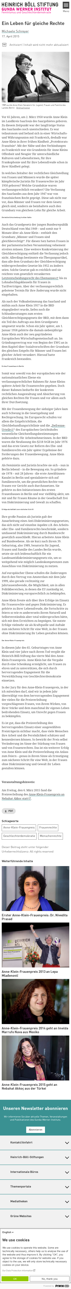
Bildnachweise (23, 108)
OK (15, 1278)
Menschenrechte (51, 836)
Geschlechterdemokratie (19, 836)
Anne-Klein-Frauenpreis (19, 827)
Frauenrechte (48, 827)
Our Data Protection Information (17, 1270)
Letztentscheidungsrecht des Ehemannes (29, 278)
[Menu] (66, 5)
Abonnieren (35, 1130)
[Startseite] (30, 7)
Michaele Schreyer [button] (15, 31)
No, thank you (50, 1278)
